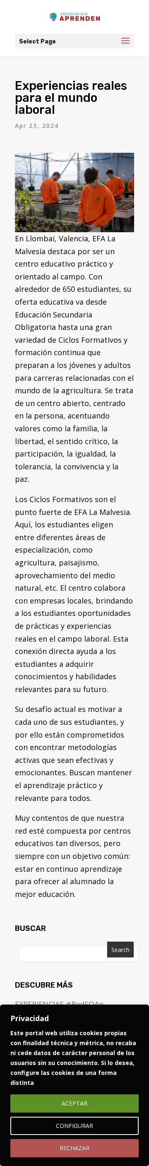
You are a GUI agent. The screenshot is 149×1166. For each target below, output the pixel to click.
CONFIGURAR (74, 1126)
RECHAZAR (74, 1148)
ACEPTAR (74, 1103)
